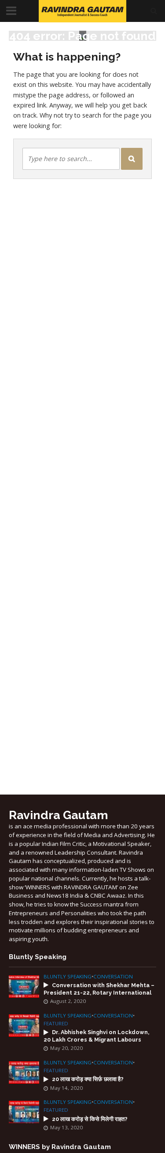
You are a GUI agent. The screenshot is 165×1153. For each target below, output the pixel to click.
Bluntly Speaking (68, 977)
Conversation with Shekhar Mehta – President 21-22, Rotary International (99, 989)
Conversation (113, 977)
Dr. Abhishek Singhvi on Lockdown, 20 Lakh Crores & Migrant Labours (96, 1036)
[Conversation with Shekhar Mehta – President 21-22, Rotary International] (24, 986)
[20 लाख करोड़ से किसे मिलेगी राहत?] (24, 1111)
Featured (56, 1024)
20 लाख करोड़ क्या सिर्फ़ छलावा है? (88, 1079)
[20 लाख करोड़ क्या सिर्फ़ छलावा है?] (24, 1072)
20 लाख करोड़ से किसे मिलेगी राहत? (90, 1119)
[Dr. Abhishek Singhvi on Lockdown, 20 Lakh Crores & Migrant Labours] (24, 1025)
